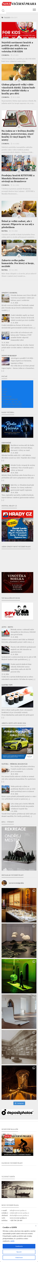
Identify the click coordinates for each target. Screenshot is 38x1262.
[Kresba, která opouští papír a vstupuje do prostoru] (19, 1011)
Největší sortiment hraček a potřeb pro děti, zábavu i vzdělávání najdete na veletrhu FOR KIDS (17, 47)
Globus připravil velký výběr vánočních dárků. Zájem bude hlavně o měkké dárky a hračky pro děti (18, 89)
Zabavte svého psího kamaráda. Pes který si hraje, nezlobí (18, 263)
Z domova (5, 55)
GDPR (12, 1241)
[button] (19, 848)
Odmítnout (19, 1257)
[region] (19, 1243)
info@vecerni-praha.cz (18, 1210)
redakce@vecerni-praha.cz (19, 1213)
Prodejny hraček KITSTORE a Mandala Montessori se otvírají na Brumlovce (18, 178)
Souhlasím (19, 1246)
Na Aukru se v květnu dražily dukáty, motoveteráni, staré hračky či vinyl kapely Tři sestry (18, 135)
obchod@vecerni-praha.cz (19, 1215)
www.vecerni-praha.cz (18, 1218)
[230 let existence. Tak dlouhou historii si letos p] (19, 1047)
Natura (5, 231)
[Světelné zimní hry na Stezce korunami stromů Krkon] (19, 1082)
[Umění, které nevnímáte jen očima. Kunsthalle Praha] (19, 940)
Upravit (19, 1252)
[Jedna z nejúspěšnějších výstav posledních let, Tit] (19, 905)
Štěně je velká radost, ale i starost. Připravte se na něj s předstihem (18, 224)
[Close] (36, 1225)
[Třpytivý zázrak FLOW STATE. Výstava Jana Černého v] (19, 976)
